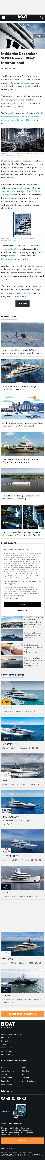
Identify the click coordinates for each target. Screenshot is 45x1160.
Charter (4, 1074)
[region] (22, 580)
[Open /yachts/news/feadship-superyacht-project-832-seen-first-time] (22, 480)
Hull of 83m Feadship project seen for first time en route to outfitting (21, 497)
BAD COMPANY (10, 816)
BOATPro (25, 1071)
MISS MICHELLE (11, 744)
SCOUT (6, 995)
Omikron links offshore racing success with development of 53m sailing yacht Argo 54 (21, 534)
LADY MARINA (10, 856)
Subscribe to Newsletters (22, 1014)
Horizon (5, 748)
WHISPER (7, 959)
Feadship (6, 860)
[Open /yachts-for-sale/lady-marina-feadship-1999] (22, 841)
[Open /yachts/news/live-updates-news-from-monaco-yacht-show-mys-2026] (22, 407)
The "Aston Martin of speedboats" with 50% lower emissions (32, 635)
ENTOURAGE (9, 707)
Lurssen (5, 963)
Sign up (22, 1141)
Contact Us (6, 1041)
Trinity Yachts (8, 821)
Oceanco (6, 784)
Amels (5, 711)
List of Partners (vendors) (11, 598)
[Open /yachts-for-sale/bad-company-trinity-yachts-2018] (22, 802)
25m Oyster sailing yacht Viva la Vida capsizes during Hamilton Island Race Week (22, 351)
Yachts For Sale (7, 1071)
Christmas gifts (8, 259)
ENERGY (7, 892)
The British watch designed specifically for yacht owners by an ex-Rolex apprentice (33, 648)
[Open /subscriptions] (17, 1112)
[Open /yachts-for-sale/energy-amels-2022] (22, 878)
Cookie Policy (7, 1051)
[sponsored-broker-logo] (6, 704)
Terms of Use (6, 1048)
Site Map (25, 1078)
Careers (4, 1044)
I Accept (22, 604)
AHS (4, 780)
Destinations (6, 1078)
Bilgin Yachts (15, 248)
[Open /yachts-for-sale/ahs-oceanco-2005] (22, 765)
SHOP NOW (22, 304)
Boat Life (5, 1081)
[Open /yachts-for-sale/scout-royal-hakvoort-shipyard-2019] (22, 981)
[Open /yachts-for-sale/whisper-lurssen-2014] (22, 944)
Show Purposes (22, 610)
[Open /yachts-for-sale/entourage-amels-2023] (22, 693)
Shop (24, 1074)
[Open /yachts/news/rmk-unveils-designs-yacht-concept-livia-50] (22, 371)
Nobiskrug (24, 82)
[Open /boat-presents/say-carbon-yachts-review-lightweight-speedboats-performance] (12, 635)
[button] (39, 36)
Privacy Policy (7, 1055)
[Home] (22, 18)
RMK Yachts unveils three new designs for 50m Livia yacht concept (21, 388)
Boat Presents (7, 1085)
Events (24, 1068)
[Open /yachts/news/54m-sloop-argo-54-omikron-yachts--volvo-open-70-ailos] (22, 517)
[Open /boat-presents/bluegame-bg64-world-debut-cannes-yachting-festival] (12, 662)
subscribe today (25, 293)
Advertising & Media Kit (11, 1034)
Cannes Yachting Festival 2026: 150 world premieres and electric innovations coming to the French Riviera (33, 622)
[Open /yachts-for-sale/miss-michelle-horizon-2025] (22, 729)
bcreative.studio (29, 1081)
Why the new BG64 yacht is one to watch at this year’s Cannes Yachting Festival (33, 662)
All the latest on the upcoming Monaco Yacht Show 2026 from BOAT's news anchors (22, 424)
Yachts (4, 1068)
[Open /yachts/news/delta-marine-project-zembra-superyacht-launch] (22, 444)
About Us (5, 1038)
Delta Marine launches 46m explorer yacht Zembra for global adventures (21, 461)
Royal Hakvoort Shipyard (12, 999)
